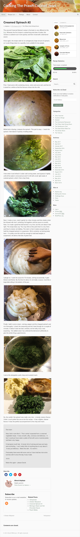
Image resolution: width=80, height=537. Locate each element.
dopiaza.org (58, 192)
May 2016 (58, 157)
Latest (56, 22)
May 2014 (58, 178)
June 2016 (58, 155)
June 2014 (58, 176)
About (28, 14)
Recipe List (11, 14)
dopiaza (7, 26)
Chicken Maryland (9, 515)
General (57, 120)
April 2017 (58, 144)
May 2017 (58, 142)
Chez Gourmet (59, 115)
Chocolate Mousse (65, 52)
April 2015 (58, 165)
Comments (63, 22)
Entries (58, 211)
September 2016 (59, 148)
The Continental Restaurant (62, 122)
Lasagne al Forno (64, 46)
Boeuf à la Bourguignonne (67, 26)
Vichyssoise (47, 515)
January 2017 (59, 146)
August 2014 (58, 172)
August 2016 (58, 150)
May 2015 (58, 163)
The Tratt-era (58, 133)
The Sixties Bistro (60, 131)
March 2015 (58, 168)
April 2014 (58, 180)
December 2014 (59, 170)
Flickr (56, 198)
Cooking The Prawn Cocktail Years (30, 6)
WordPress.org (59, 216)
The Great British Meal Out (62, 128)
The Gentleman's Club (61, 126)
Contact (35, 14)
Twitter (57, 200)
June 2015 (58, 161)
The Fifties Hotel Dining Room (31, 26)
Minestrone (63, 39)
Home (3, 14)
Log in (56, 209)
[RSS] (6, 503)
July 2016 (57, 152)
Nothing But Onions (60, 194)
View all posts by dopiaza (22, 485)
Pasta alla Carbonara (65, 32)
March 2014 (58, 183)
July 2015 (57, 159)
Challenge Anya (59, 196)
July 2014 (57, 174)
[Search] (74, 84)
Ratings (21, 14)
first (5, 32)
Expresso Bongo (59, 118)
